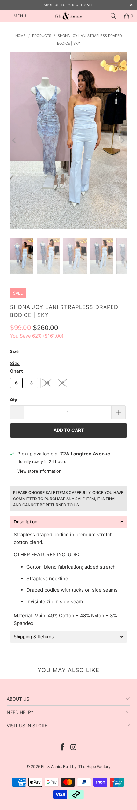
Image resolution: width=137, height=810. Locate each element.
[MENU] (3, 16)
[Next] (122, 140)
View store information (39, 471)
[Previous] (15, 140)
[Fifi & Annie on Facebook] (63, 748)
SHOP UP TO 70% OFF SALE (69, 5)
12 (62, 382)
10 (47, 382)
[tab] (68, 522)
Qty (13, 399)
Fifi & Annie (51, 766)
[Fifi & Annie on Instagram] (74, 748)
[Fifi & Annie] (68, 16)
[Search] (113, 16)
